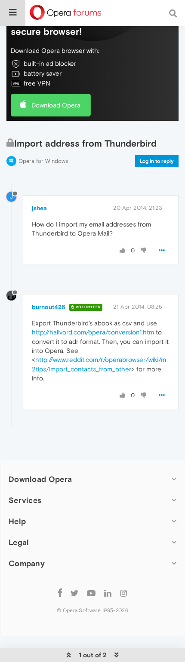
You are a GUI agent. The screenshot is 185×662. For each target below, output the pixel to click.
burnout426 (48, 306)
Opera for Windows (43, 161)
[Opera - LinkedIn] (108, 593)
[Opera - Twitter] (74, 593)
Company (27, 563)
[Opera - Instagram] (123, 593)
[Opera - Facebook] (60, 592)
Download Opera (55, 105)
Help (17, 521)
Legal (19, 542)
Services (25, 500)
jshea (39, 208)
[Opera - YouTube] (91, 593)
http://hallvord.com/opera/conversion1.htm (93, 332)
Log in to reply (157, 161)
